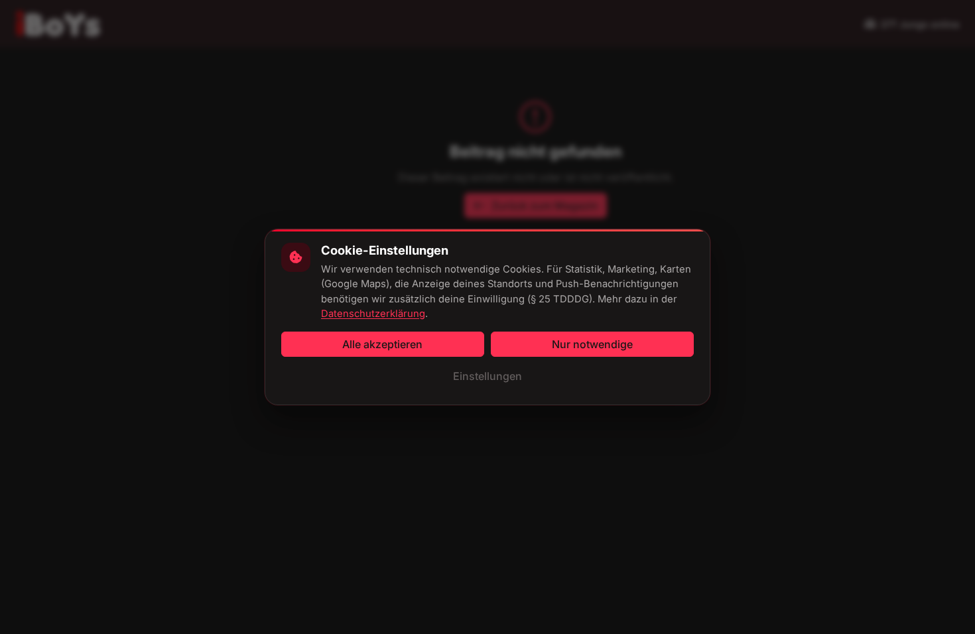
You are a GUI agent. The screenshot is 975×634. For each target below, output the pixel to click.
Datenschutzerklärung (373, 314)
